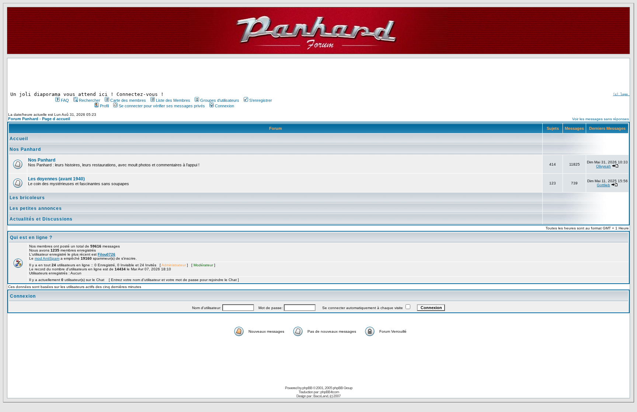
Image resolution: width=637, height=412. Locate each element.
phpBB (307, 388)
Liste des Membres (173, 100)
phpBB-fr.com (329, 392)
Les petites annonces (36, 208)
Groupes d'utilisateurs (219, 100)
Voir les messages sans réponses (600, 119)
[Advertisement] (163, 74)
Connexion (224, 106)
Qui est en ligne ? (31, 237)
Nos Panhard (25, 149)
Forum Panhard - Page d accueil (39, 119)
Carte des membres (128, 100)
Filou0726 (106, 254)
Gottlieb (603, 185)
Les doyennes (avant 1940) (56, 178)
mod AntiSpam (47, 258)
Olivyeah (603, 166)
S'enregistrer (260, 100)
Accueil (19, 138)
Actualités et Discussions (41, 219)
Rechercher (89, 100)
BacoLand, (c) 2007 (327, 396)
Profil (104, 106)
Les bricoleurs (27, 197)
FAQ (65, 100)
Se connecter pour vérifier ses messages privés (162, 106)
